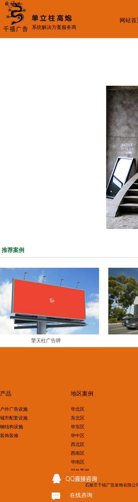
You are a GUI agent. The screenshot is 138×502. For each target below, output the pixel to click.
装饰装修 (9, 435)
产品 (5, 394)
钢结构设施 (11, 426)
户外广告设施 (14, 409)
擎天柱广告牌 (46, 340)
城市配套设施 (14, 418)
